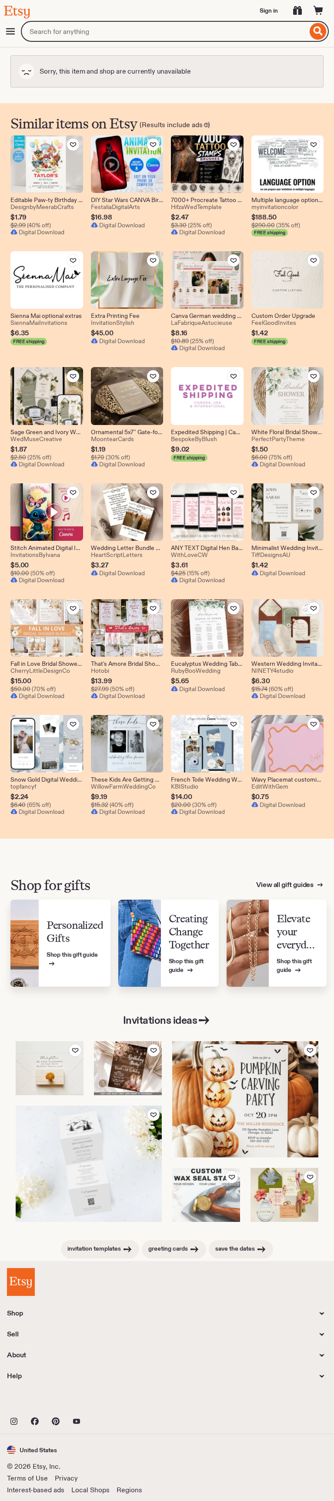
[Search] (318, 31)
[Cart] (318, 10)
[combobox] (164, 31)
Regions (129, 1490)
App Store (36, 1402)
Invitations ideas (160, 1020)
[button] (31, 1450)
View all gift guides (285, 884)
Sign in (269, 10)
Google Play (102, 1402)
